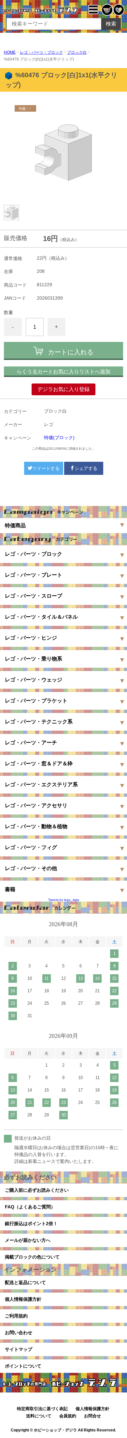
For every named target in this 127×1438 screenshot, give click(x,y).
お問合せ (92, 1415)
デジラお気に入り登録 (63, 389)
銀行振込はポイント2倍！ (31, 1223)
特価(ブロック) (59, 437)
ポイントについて (23, 1366)
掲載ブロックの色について (32, 1257)
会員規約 (67, 1415)
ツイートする (46, 468)
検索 (111, 24)
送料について (38, 1415)
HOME (10, 52)
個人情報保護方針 (23, 1299)
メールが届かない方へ (27, 1240)
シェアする (86, 468)
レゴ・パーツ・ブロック (41, 52)
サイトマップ (18, 1349)
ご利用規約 (16, 1315)
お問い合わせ (18, 1332)
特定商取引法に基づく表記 (42, 1408)
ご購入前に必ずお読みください (37, 1190)
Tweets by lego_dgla (63, 900)
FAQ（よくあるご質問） (30, 1206)
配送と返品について (25, 1282)
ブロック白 (77, 52)
